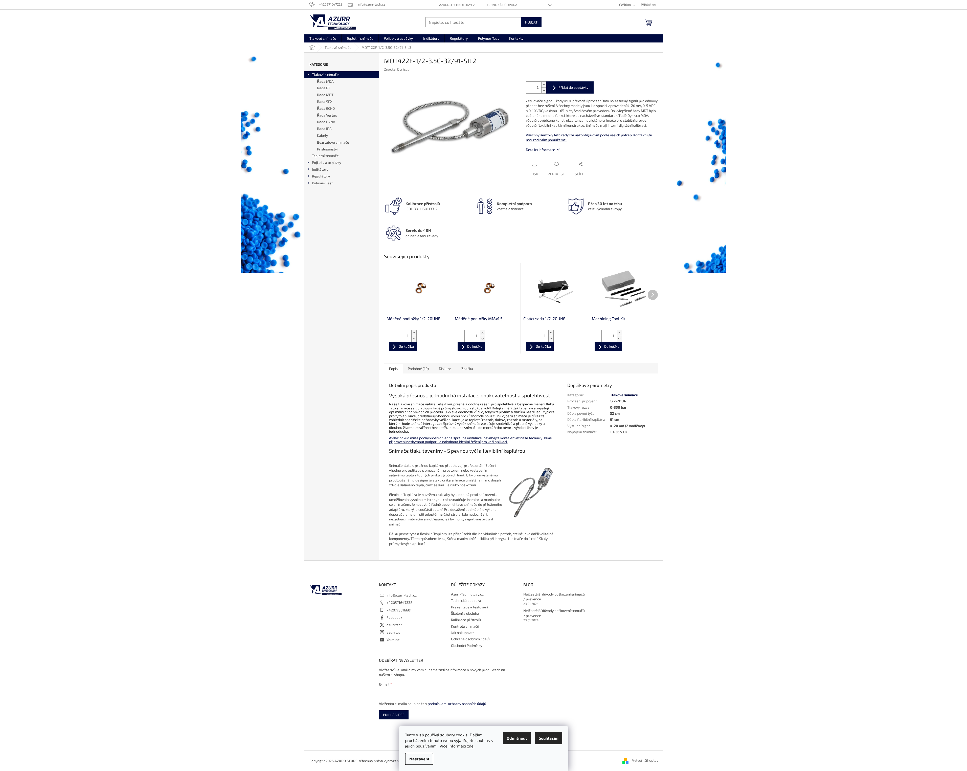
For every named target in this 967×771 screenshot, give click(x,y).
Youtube (393, 639)
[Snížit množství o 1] (543, 90)
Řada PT (323, 88)
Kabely (322, 135)
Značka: (397, 69)
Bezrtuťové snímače (333, 142)
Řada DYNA (326, 122)
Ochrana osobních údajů (470, 639)
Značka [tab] (467, 368)
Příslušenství (327, 149)
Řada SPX (324, 101)
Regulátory (321, 176)
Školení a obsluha (465, 613)
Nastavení (419, 758)
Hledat (531, 22)
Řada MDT (325, 95)
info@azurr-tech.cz (402, 595)
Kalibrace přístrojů (466, 620)
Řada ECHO (326, 108)
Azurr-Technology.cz (457, 5)
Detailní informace (540, 149)
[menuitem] (322, 38)
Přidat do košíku (570, 87)
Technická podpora (501, 5)
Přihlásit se (393, 715)
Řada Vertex (327, 115)
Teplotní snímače (325, 155)
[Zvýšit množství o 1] (543, 84)
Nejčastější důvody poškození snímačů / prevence (554, 596)
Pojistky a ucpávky (326, 162)
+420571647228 (400, 602)
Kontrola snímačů (465, 626)
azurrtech (394, 625)
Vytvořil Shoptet (645, 760)
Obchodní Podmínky (466, 645)
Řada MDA (325, 81)
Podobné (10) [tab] (418, 368)
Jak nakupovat (462, 632)
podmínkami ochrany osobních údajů (457, 703)
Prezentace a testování (469, 607)
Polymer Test (322, 183)
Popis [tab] (393, 368)
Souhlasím (548, 738)
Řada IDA (324, 128)
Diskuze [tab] (445, 368)
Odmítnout (517, 738)
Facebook (394, 617)
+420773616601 (399, 610)
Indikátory (320, 169)
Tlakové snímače (325, 74)
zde (470, 745)
